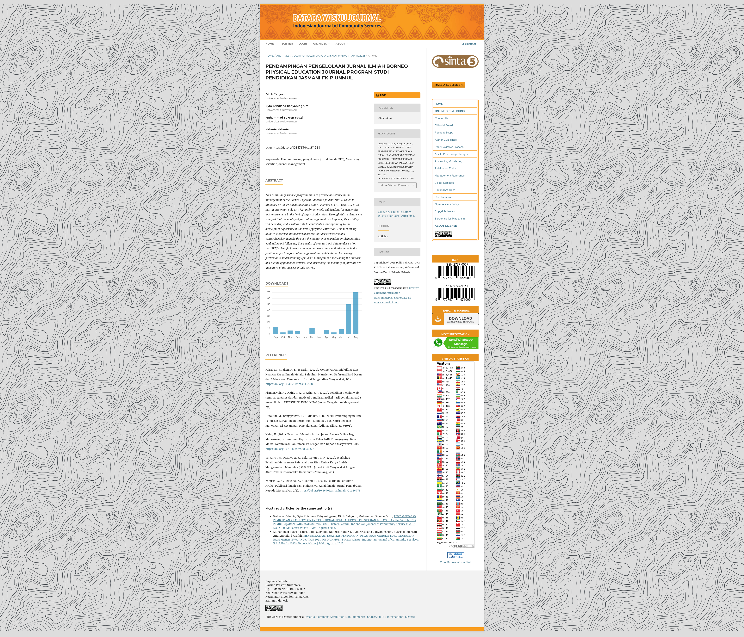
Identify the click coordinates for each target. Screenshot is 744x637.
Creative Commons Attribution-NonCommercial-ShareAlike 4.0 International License (360, 617)
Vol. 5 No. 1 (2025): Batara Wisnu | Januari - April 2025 (328, 55)
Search (470, 43)
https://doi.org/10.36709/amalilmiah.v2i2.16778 (330, 490)
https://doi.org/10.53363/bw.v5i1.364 (296, 147)
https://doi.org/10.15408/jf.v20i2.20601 (290, 449)
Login (303, 43)
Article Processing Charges (451, 154)
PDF (382, 95)
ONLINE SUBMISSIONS (450, 111)
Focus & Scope (444, 132)
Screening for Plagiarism (450, 218)
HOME (439, 103)
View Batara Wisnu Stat (455, 562)
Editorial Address (445, 189)
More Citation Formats (395, 185)
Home (269, 43)
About (341, 43)
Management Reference (450, 175)
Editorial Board (444, 125)
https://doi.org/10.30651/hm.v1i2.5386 (289, 384)
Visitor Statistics (444, 182)
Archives (320, 43)
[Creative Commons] (443, 236)
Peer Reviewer (444, 197)
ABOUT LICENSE (446, 225)
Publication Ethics (445, 168)
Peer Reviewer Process (449, 146)
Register (286, 43)
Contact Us (441, 118)
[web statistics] (455, 557)
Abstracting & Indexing (448, 161)
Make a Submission (449, 84)
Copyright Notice (445, 211)
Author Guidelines (446, 139)
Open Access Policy (447, 204)
